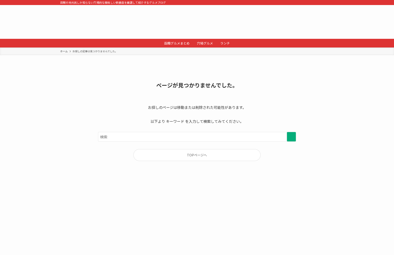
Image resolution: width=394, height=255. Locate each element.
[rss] (325, 2)
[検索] (331, 2)
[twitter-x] (319, 2)
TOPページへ (197, 154)
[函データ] (197, 22)
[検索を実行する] (291, 137)
